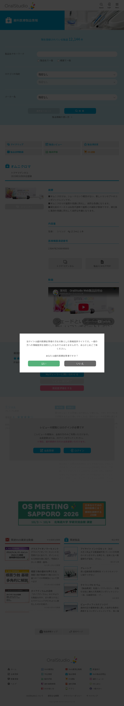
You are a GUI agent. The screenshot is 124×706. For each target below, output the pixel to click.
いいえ (80, 363)
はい (43, 363)
